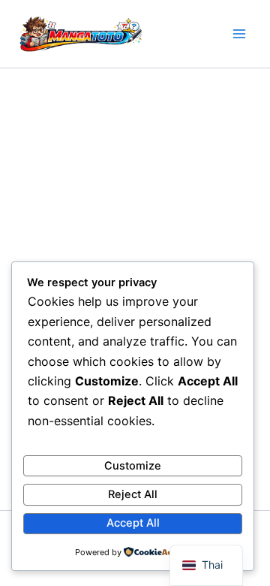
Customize (132, 466)
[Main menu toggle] (239, 34)
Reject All (133, 494)
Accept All (133, 523)
